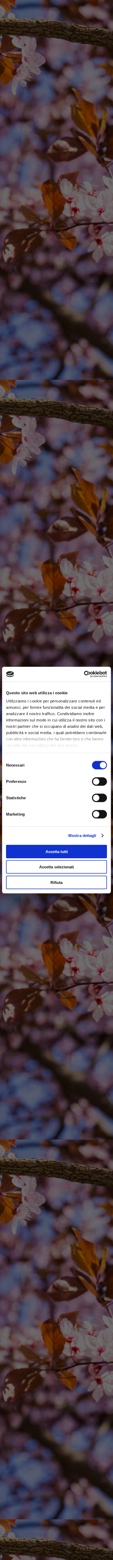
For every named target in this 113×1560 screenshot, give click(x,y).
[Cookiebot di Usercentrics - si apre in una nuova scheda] (84, 674)
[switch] (99, 781)
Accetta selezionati (56, 867)
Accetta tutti (56, 851)
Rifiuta (56, 882)
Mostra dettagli (82, 835)
